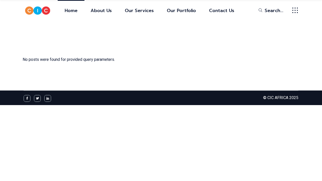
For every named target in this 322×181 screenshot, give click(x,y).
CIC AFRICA (277, 98)
